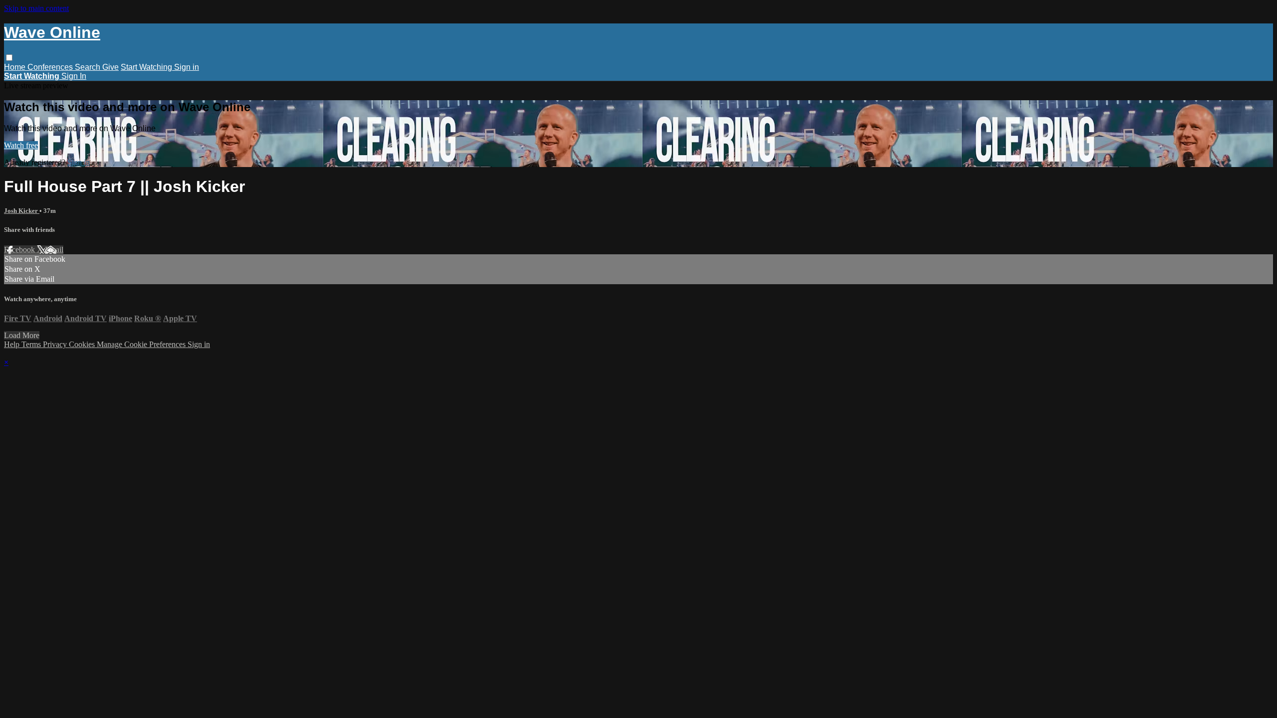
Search (88, 67)
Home (15, 67)
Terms (32, 344)
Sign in (186, 67)
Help (12, 344)
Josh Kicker (21, 210)
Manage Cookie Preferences (142, 344)
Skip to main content (36, 8)
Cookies (83, 344)
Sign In (73, 76)
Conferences (51, 67)
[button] (9, 57)
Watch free (21, 145)
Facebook (20, 249)
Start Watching (147, 67)
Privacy (56, 344)
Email (54, 249)
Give (110, 67)
